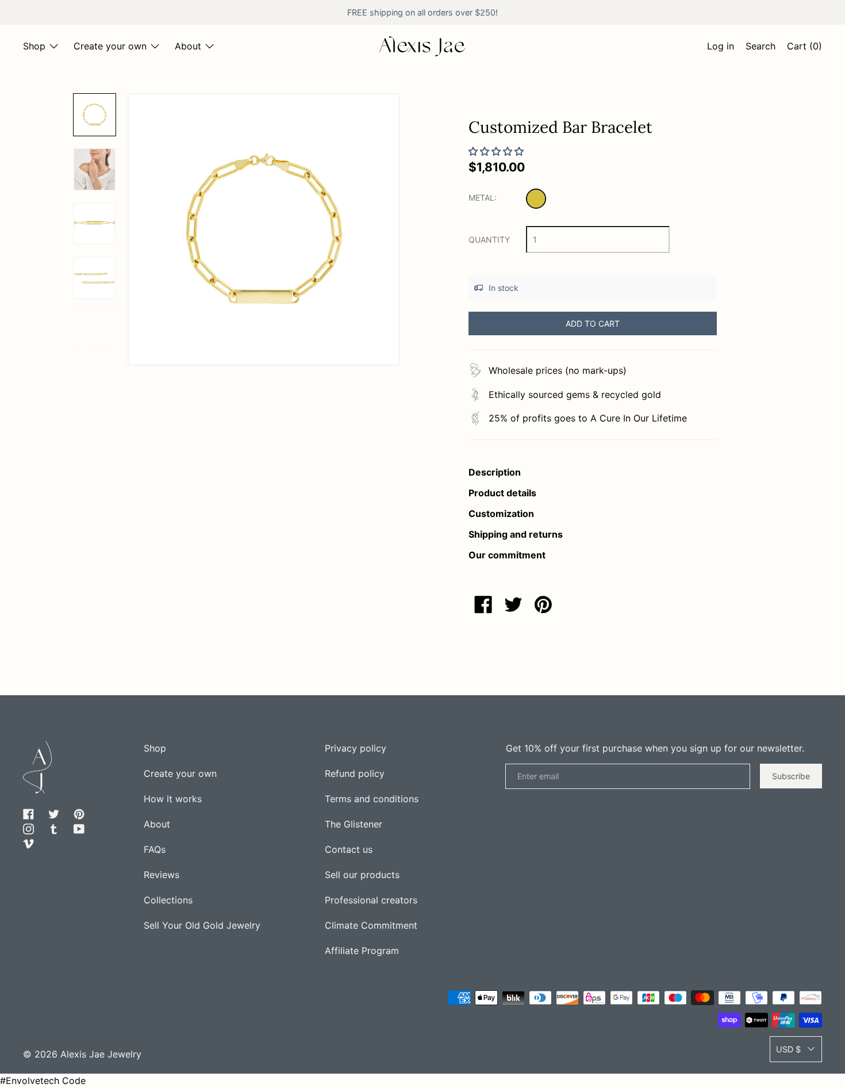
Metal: (482, 197)
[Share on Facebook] (483, 604)
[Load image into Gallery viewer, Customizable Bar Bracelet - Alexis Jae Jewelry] (94, 114)
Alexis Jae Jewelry (100, 1054)
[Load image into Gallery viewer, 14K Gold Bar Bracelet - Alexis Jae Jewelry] (94, 169)
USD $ (788, 1049)
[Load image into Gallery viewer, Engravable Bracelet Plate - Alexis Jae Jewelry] (94, 224)
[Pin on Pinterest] (543, 604)
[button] (760, 47)
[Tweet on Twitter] (513, 604)
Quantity (489, 239)
